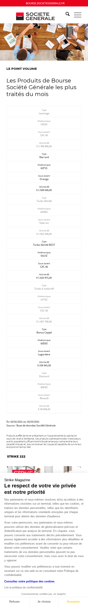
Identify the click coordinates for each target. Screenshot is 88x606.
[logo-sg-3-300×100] (36, 14)
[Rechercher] (65, 14)
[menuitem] (45, 3)
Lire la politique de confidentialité (23, 587)
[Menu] (75, 14)
